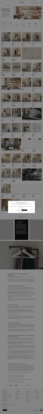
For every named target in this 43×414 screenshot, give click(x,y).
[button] (21, 211)
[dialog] (21, 207)
